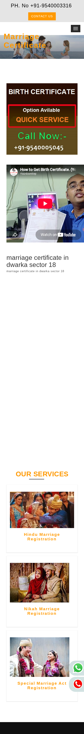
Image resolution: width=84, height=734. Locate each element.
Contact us (42, 16)
